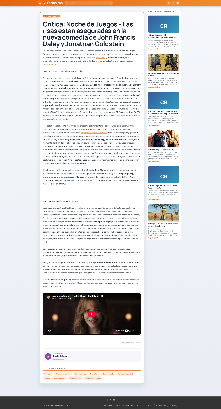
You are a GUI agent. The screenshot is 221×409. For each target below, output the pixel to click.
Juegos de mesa (75, 378)
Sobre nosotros (146, 405)
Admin (174, 405)
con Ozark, (101, 57)
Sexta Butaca (60, 356)
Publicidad (135, 405)
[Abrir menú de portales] (40, 3)
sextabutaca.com (59, 359)
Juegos (47, 378)
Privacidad (118, 405)
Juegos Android (59, 378)
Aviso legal (108, 405)
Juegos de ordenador (93, 378)
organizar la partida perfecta (94, 132)
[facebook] (169, 3)
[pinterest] (178, 3)
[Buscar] (110, 3)
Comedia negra (80, 374)
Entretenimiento (51, 16)
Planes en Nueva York (125, 374)
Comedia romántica (62, 374)
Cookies (126, 405)
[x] (173, 3)
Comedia (47, 374)
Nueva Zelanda (108, 374)
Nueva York (94, 374)
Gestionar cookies (161, 405)
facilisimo (55, 3)
